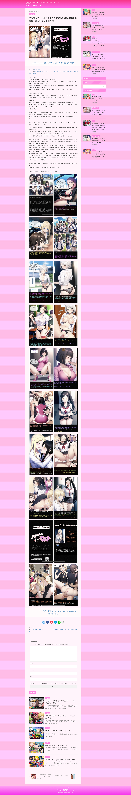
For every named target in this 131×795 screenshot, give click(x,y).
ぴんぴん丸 (37, 69)
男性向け (70, 629)
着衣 (73, 629)
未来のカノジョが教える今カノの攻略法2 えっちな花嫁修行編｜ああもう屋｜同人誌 (98, 69)
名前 (31, 663)
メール (32, 670)
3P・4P (32, 629)
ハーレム (49, 629)
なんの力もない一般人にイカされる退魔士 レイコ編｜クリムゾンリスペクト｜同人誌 (98, 56)
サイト (31, 676)
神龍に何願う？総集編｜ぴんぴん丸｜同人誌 (57, 731)
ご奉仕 (39, 629)
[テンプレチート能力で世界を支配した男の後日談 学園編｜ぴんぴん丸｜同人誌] (55, 622)
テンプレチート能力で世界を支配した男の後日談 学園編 (53, 63)
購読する (88, 79)
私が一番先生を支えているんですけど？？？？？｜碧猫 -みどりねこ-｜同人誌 (98, 27)
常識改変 (61, 629)
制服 (53, 629)
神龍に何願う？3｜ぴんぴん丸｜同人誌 (56, 745)
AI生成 (35, 629)
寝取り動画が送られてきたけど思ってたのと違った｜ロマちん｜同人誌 (98, 14)
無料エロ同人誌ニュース (34, 5)
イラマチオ (43, 629)
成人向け (65, 629)
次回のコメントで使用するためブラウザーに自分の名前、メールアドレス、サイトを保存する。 (54, 683)
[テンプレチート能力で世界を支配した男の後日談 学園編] (53, 214)
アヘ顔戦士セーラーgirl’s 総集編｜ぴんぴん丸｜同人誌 (60, 760)
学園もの (56, 629)
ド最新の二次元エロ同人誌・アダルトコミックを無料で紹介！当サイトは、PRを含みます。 (65, 788)
